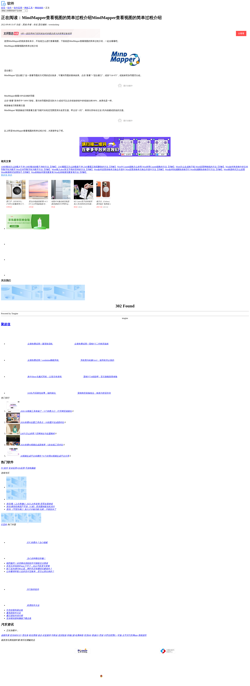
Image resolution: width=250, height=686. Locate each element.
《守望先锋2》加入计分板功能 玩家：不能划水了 (33, 509)
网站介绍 (88, 646)
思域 (101, 635)
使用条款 (125, 646)
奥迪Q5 (95, 635)
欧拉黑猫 (33, 635)
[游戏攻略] (16, 499)
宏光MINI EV (16, 635)
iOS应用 (21, 468)
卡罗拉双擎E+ (110, 635)
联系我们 (132, 646)
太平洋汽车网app (130, 635)
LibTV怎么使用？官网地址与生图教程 (37, 433)
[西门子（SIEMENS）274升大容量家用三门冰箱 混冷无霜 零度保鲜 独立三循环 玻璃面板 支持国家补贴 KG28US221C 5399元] (14, 188)
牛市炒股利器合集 (14, 610)
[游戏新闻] (16, 487)
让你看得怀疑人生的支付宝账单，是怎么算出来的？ (30, 571)
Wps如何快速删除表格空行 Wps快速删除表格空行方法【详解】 (194, 169)
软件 (9, 8)
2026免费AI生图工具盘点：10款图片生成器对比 (42, 422)
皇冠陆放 (62, 635)
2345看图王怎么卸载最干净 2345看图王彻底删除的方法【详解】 (87, 167)
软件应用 (18, 8)
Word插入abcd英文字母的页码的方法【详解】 (72, 169)
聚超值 (5, 324)
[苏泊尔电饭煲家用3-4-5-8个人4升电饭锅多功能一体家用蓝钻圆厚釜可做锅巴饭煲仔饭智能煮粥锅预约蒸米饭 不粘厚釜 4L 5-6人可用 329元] (37, 188)
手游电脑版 (30, 468)
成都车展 (5, 635)
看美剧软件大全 (13, 613)
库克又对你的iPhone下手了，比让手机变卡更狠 (28, 566)
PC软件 (4, 468)
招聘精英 (147, 646)
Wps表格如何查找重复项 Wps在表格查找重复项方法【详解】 (59, 172)
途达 (40, 635)
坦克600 (87, 635)
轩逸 (119, 635)
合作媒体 (110, 646)
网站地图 (155, 646)
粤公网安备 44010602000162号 (113, 676)
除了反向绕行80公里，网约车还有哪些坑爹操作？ (29, 569)
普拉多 (25, 635)
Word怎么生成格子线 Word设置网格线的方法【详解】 (200, 167)
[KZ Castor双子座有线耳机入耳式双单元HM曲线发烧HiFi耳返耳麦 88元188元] (82, 188)
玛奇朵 (54, 635)
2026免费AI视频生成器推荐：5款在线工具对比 (41, 445)
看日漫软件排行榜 (14, 615)
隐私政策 (95, 646)
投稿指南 (118, 646)
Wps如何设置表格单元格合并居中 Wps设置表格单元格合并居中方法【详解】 (129, 169)
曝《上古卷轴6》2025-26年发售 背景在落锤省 (32, 504)
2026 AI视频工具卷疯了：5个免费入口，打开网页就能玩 (46, 411)
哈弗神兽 (79, 635)
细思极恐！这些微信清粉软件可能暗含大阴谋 (27, 563)
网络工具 (28, 8)
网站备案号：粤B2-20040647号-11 (111, 666)
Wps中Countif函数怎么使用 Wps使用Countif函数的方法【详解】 (146, 167)
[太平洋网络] (82, 653)
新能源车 (142, 635)
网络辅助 (39, 8)
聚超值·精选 (6, 175)
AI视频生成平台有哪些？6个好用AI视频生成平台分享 (44, 456)
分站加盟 (140, 646)
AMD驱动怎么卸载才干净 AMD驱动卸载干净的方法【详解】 (29, 167)
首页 (3, 8)
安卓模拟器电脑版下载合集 (18, 618)
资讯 (8, 504)
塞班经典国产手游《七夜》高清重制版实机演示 (33, 506)
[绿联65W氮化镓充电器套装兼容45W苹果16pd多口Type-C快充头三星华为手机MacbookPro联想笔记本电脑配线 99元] (59, 188)
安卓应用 (12, 468)
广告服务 (103, 646)
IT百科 (4, 524)
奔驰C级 (71, 635)
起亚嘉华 (46, 635)
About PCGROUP (78, 646)
